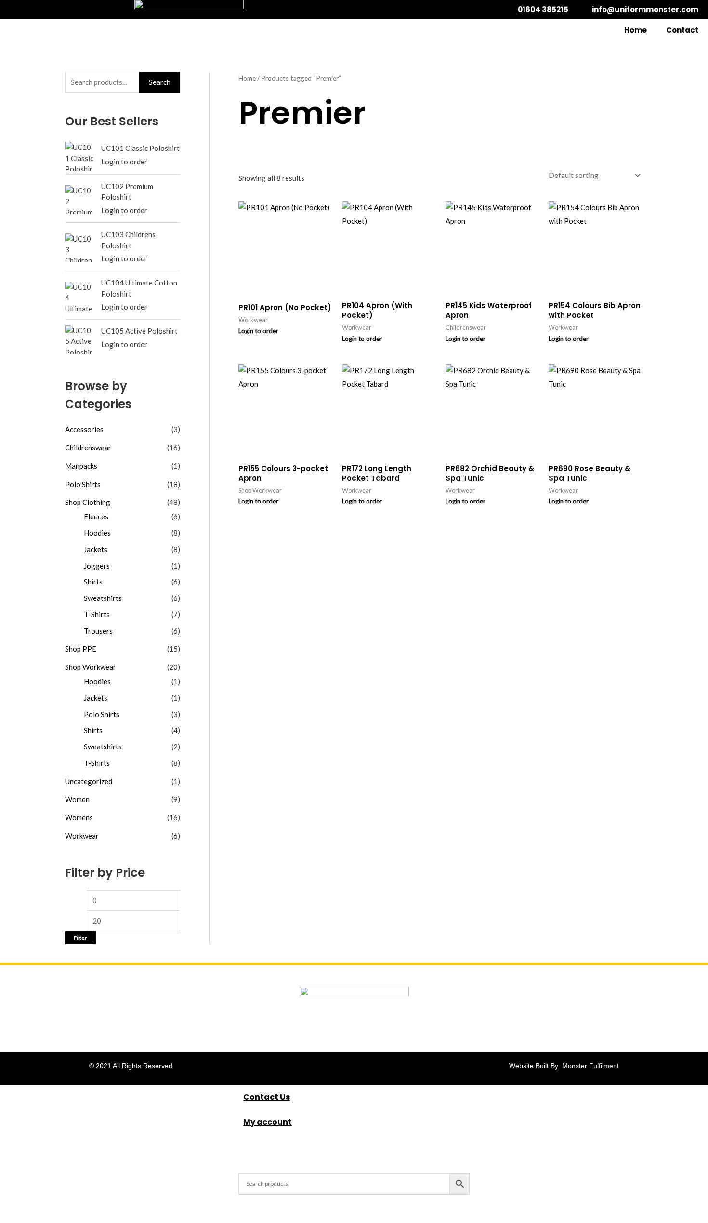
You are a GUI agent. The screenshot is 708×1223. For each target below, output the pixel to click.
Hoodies (97, 533)
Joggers (97, 565)
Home (635, 30)
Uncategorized (88, 781)
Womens (79, 817)
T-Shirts (97, 614)
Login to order (124, 161)
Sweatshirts (103, 598)
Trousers (98, 630)
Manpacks (81, 466)
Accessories (84, 429)
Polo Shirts (83, 484)
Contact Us (266, 1096)
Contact (682, 30)
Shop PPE (80, 648)
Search (159, 82)
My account (267, 1122)
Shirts (93, 581)
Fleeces (96, 516)
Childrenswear (88, 447)
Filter (80, 937)
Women (77, 799)
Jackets (95, 549)
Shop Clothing (87, 502)
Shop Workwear (90, 667)
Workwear (82, 835)
